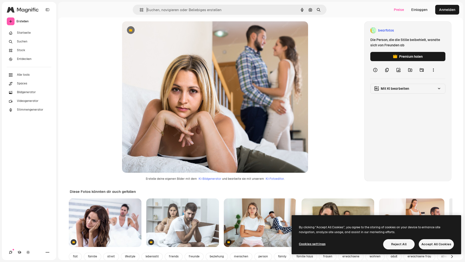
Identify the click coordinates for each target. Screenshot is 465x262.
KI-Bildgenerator (210, 179)
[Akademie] (19, 252)
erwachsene (350, 256)
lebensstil (152, 256)
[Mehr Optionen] (433, 70)
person (263, 256)
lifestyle (130, 256)
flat (75, 256)
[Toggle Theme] (28, 252)
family (282, 256)
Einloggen (419, 10)
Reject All (399, 244)
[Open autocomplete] (139, 10)
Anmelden (447, 10)
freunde (194, 256)
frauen (327, 256)
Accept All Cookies (436, 244)
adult (394, 256)
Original (153, 30)
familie (92, 256)
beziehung (217, 256)
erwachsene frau (419, 256)
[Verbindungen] (11, 252)
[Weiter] (452, 257)
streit (111, 256)
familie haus (304, 256)
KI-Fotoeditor (275, 179)
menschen (241, 256)
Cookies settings (312, 244)
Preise (399, 10)
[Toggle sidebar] (47, 10)
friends (173, 256)
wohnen (375, 256)
